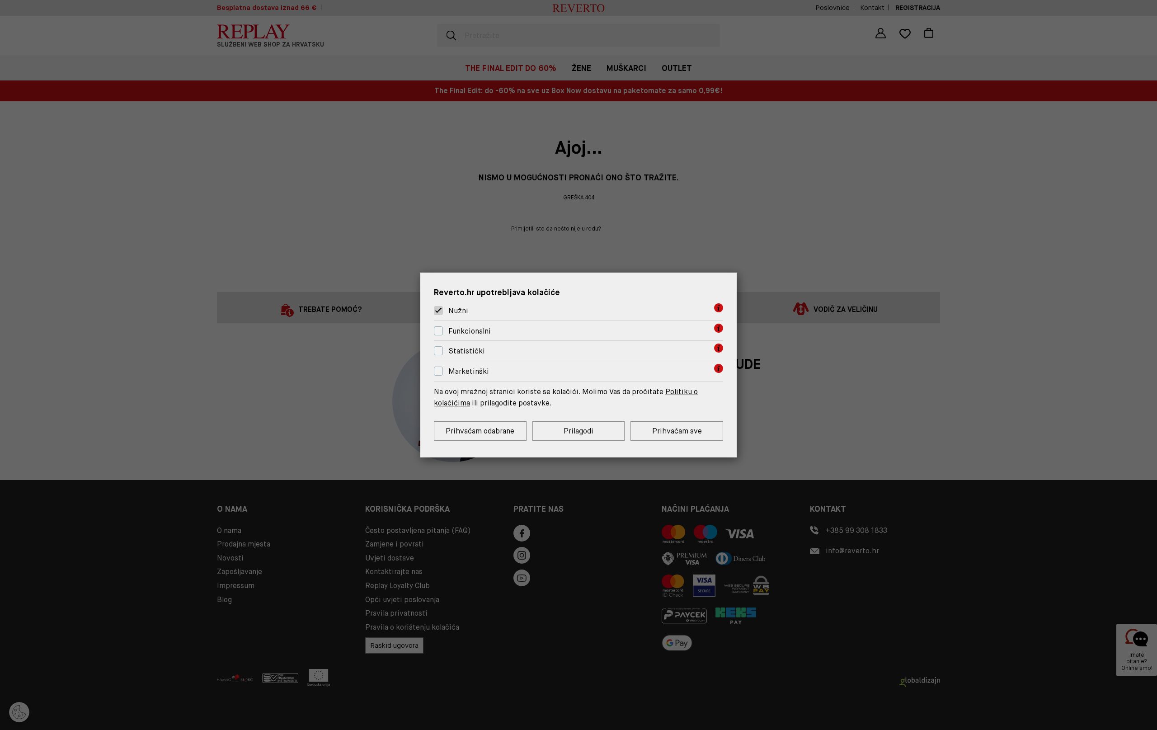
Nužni (458, 311)
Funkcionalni (469, 331)
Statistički (466, 351)
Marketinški (468, 371)
